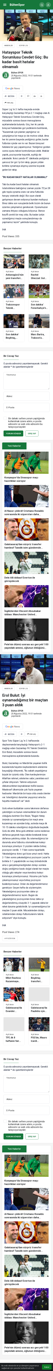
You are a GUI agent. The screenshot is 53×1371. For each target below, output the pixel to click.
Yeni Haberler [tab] (14, 446)
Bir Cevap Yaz (11, 356)
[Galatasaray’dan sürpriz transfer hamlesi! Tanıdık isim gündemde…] (26, 534)
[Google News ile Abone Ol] (12, 88)
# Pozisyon (10, 938)
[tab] (38, 445)
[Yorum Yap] (28, 96)
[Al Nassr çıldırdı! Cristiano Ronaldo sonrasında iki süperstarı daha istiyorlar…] (26, 500)
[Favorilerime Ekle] (21, 96)
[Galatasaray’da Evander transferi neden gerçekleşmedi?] (14, 1001)
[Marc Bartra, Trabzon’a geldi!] (39, 328)
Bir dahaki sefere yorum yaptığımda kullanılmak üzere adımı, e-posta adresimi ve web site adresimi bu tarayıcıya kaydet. (26, 422)
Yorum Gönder (13, 433)
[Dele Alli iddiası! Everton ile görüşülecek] (26, 567)
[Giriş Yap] (48, 4)
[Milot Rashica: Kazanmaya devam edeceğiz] (14, 971)
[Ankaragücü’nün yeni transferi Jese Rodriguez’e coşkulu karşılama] (14, 268)
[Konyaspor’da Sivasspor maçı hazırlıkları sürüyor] (26, 467)
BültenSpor (17, 4)
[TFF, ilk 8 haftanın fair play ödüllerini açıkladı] (14, 1031)
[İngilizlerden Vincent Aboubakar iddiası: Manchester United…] (26, 600)
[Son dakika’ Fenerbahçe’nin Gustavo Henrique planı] (39, 298)
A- (41, 96)
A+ (35, 96)
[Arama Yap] (41, 4)
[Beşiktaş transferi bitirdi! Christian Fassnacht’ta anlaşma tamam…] (39, 971)
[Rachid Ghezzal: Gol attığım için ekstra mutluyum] (39, 268)
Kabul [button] (46, 1367)
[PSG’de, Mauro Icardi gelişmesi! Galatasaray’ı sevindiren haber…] (39, 1031)
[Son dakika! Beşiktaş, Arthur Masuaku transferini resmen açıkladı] (14, 328)
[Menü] (4, 4)
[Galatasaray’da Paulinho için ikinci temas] (39, 1001)
